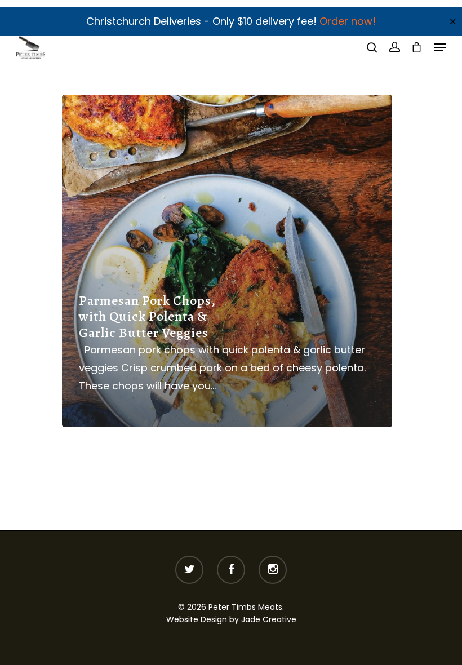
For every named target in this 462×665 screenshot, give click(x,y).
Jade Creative (268, 619)
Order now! (347, 21)
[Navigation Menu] (440, 47)
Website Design (196, 619)
